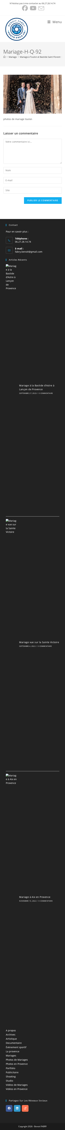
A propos (11, 1030)
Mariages (11, 1055)
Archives (10, 1034)
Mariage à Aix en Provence (34, 897)
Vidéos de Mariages (17, 1084)
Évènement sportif (16, 1047)
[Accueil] (4, 56)
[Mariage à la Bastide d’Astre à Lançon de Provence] (11, 389)
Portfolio (10, 1068)
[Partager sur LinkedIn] (17, 1108)
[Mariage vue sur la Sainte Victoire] (11, 644)
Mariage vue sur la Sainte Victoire (39, 642)
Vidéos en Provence (17, 1089)
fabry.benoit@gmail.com (28, 251)
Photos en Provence (17, 1063)
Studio (9, 1080)
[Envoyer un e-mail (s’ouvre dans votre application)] (40, 8)
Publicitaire (12, 1072)
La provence (12, 1051)
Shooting (11, 1076)
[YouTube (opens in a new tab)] (33, 8)
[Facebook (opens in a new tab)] (25, 8)
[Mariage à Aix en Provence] (11, 898)
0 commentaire (46, 393)
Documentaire (14, 1042)
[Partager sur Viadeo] (25, 1108)
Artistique (11, 1038)
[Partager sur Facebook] (9, 1108)
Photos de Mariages (17, 1059)
